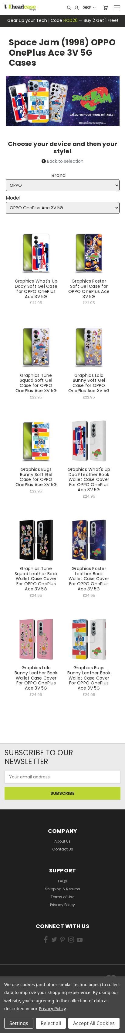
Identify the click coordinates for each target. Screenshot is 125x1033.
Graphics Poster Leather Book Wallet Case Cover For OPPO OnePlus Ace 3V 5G (89, 578)
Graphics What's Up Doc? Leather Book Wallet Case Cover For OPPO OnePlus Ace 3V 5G (89, 479)
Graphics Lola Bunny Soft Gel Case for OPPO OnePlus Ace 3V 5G (89, 383)
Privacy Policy (62, 904)
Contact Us (62, 849)
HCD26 (70, 20)
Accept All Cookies (94, 1023)
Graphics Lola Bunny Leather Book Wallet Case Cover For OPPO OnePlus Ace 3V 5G (36, 678)
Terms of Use (62, 896)
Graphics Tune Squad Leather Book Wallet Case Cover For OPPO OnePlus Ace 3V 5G (36, 578)
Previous (13, 1017)
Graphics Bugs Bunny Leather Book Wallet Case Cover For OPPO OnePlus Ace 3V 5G (88, 678)
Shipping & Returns (62, 889)
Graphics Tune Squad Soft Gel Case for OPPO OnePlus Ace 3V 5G (36, 383)
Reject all (51, 1023)
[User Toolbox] (76, 7)
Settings (18, 1023)
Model (13, 197)
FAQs (62, 881)
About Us (62, 841)
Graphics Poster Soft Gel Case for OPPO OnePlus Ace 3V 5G (89, 288)
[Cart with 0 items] (105, 7)
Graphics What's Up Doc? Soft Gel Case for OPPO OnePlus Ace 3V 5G (36, 288)
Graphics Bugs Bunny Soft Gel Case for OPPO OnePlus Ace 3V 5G (36, 477)
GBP (87, 7)
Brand (58, 175)
